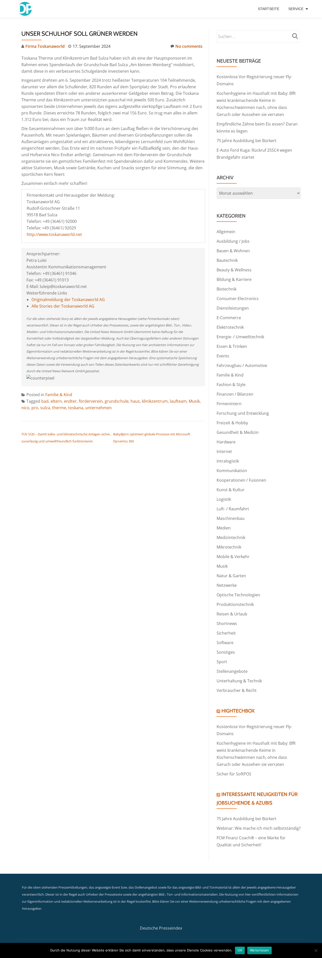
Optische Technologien (238, 595)
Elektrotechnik (230, 327)
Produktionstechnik (235, 604)
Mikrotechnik (229, 547)
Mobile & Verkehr (233, 556)
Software (225, 642)
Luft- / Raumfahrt (233, 509)
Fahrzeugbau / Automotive (242, 365)
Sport (222, 661)
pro (34, 407)
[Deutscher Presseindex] (26, 9)
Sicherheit (226, 633)
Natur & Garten (231, 575)
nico (25, 407)
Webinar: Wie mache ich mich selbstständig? (259, 828)
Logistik (224, 499)
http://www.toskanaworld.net (54, 234)
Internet (224, 451)
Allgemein (226, 231)
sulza (45, 407)
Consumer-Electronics (238, 298)
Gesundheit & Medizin (238, 432)
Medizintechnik (231, 537)
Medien (224, 528)
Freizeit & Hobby (232, 423)
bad (45, 401)
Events (223, 356)
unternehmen (98, 407)
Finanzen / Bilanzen (235, 394)
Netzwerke (227, 585)
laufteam (178, 401)
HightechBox (238, 711)
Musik (194, 401)
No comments (189, 46)
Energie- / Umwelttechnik (240, 337)
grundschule (117, 401)
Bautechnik (227, 260)
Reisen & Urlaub (232, 614)
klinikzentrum (155, 401)
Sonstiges (226, 652)
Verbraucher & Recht (237, 690)
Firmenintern (229, 403)
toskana (75, 407)
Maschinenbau (231, 518)
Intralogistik (228, 461)
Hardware (226, 442)
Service (295, 9)
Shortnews (227, 623)
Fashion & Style (231, 384)
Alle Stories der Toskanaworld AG (62, 306)
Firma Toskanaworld (45, 46)
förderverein (91, 401)
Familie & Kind (58, 394)
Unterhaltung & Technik (239, 681)
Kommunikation (232, 470)
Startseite (268, 9)
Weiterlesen (259, 950)
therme (59, 407)
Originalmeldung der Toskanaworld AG (68, 299)
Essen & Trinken (232, 346)
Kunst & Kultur (231, 489)
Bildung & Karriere (234, 279)
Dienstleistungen (233, 308)
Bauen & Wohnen (233, 251)
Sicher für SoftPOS (234, 774)
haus (135, 401)
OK (239, 950)
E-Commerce (229, 317)
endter (70, 401)
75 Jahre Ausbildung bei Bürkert (246, 140)
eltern (56, 401)
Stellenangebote (232, 671)
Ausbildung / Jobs (233, 241)
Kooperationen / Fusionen (241, 480)
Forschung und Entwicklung (243, 413)
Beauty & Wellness (234, 270)
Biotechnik (226, 289)
